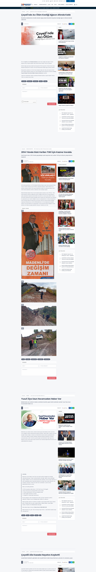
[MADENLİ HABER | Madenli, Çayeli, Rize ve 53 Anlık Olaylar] (26, 4)
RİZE (52, 4)
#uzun (32, 515)
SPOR (55, 4)
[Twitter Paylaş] (71, 24)
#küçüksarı (30, 81)
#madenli (28, 359)
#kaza (41, 81)
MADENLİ (35, 4)
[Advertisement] (16, 25)
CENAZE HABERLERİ (69, 4)
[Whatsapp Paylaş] (73, 24)
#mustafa (24, 81)
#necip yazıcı (47, 359)
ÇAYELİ (49, 4)
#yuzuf (23, 515)
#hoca (36, 515)
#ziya (28, 515)
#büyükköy (35, 81)
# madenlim (40, 359)
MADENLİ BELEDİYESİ (42, 4)
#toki (23, 359)
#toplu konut (34, 359)
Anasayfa (23, 11)
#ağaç (45, 81)
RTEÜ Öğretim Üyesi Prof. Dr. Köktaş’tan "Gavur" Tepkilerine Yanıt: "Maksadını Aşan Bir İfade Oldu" (52, 8)
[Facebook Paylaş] (69, 24)
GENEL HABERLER (61, 4)
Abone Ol (59, 23)
